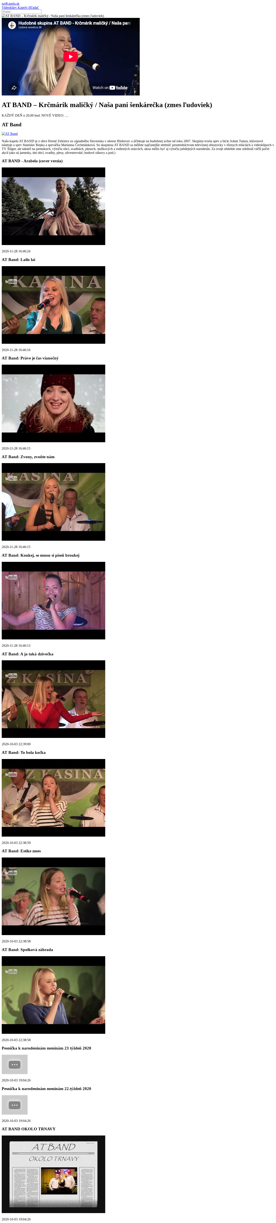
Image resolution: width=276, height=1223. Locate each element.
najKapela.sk (10, 3)
